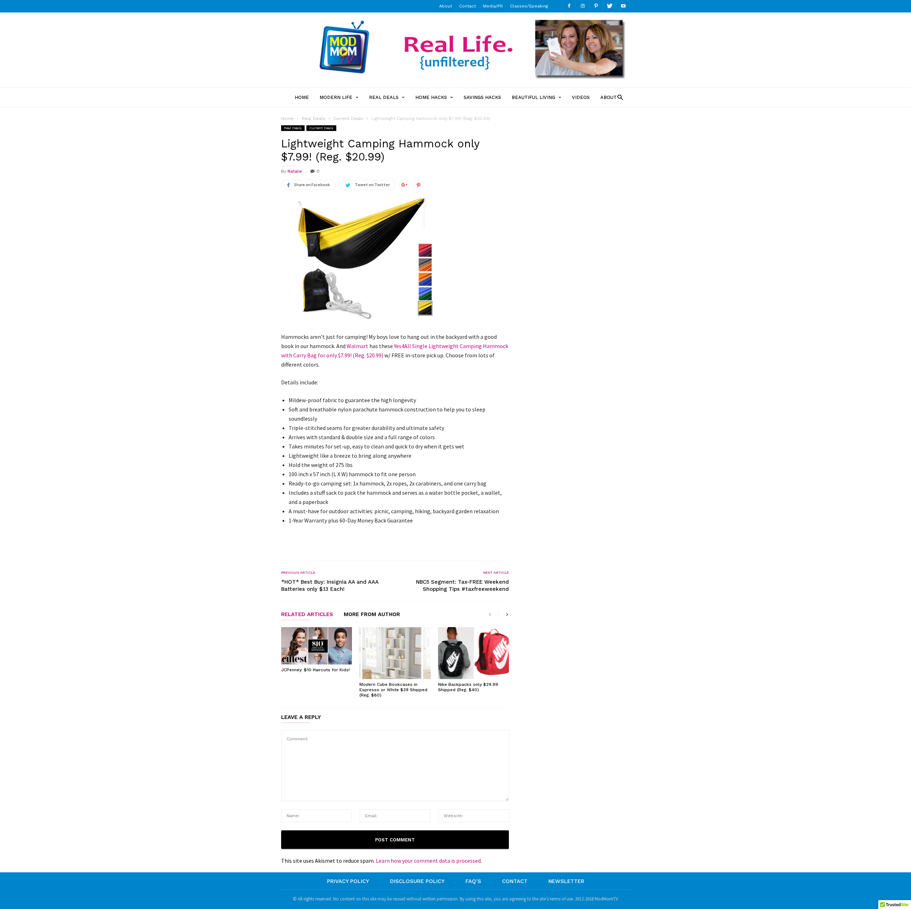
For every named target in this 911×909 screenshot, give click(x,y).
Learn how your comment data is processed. (429, 860)
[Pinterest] (596, 6)
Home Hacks (431, 97)
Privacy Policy (348, 881)
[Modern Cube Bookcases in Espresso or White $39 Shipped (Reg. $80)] (394, 653)
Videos (581, 97)
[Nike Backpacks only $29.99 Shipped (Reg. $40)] (473, 653)
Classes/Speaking (529, 6)
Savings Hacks (482, 97)
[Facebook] (569, 6)
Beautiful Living (533, 97)
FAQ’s (473, 881)
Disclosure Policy (417, 881)
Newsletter (566, 881)
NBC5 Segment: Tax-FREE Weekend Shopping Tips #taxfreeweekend (462, 585)
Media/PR (493, 6)
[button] (618, 97)
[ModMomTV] (455, 76)
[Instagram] (582, 6)
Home (302, 97)
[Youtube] (623, 6)
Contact (467, 6)
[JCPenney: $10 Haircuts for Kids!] (316, 645)
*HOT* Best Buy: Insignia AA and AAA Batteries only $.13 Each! (329, 585)
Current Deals (321, 128)
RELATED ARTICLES (307, 615)
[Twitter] (609, 6)
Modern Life (336, 97)
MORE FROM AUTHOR (372, 615)
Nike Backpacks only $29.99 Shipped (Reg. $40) (468, 687)
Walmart (357, 346)
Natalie (295, 171)
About (445, 6)
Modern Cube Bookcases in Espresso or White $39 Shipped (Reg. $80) (393, 690)
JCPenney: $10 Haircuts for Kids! (315, 669)
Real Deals (384, 97)
